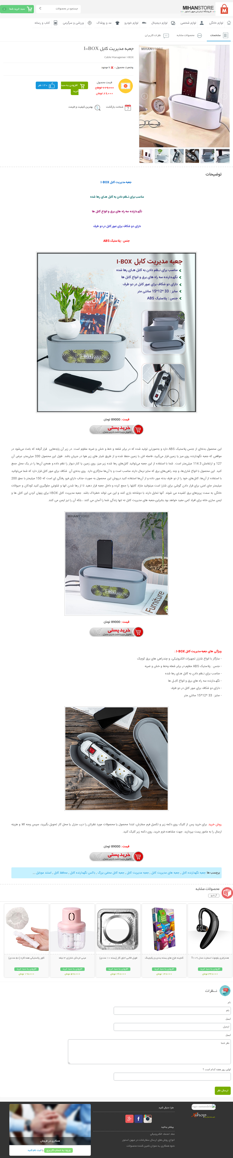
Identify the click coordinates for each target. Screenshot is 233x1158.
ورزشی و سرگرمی (73, 23)
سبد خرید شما (17, 9)
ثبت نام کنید (34, 1150)
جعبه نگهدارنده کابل (193, 872)
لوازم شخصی (188, 23)
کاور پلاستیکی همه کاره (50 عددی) (26, 958)
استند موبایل (43, 872)
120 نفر (43, 85)
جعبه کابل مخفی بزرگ (111, 872)
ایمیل (228, 1018)
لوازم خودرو (131, 23)
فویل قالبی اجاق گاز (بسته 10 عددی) (118, 958)
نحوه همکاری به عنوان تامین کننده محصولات (151, 1146)
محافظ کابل (61, 872)
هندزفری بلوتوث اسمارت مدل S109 (210, 958)
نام (229, 1002)
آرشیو (214, 895)
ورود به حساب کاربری (58, 1150)
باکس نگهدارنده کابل (82, 872)
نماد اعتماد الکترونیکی (162, 1134)
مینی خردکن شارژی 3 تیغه (72, 958)
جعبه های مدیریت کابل (165, 872)
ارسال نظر (222, 1090)
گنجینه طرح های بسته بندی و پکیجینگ (164, 958)
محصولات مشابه (185, 35)
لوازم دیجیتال (159, 23)
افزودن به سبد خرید (70, 88)
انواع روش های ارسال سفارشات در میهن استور (148, 1140)
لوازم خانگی (216, 23)
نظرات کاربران (153, 35)
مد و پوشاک (104, 23)
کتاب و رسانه (42, 23)
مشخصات (215, 35)
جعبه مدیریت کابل (138, 872)
